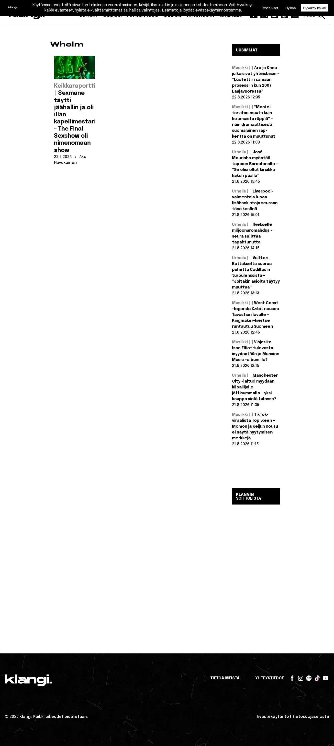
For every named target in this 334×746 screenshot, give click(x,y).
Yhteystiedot (269, 678)
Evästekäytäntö (273, 717)
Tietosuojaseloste (310, 717)
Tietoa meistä (225, 678)
